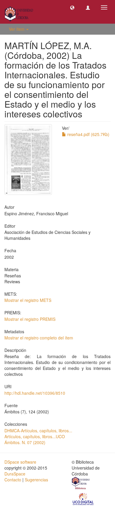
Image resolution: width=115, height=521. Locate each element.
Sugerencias (36, 480)
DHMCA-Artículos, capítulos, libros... (38, 430)
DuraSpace (14, 474)
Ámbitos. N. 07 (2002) (24, 442)
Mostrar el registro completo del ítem (38, 338)
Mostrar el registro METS (27, 300)
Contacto (12, 480)
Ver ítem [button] (17, 29)
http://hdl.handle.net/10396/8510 (34, 393)
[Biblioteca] (81, 484)
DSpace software (20, 462)
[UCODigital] (83, 498)
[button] (72, 7)
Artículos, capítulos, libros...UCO (34, 436)
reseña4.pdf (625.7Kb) (87, 134)
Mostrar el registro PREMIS (29, 319)
